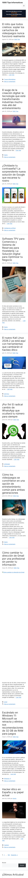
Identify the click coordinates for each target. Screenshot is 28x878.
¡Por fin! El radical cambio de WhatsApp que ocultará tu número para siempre (13, 410)
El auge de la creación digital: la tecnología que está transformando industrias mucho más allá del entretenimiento (13, 99)
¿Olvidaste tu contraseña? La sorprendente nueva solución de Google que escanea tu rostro (14, 173)
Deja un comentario (9, 81)
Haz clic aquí (14, 12)
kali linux (6, 394)
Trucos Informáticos (9, 79)
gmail (5, 702)
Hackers (6, 845)
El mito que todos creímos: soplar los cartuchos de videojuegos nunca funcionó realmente (13, 30)
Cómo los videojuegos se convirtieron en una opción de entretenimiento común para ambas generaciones (13, 483)
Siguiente (14, 855)
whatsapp (7, 464)
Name (6, 155)
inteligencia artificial (10, 228)
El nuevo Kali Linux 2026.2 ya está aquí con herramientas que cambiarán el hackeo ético (13, 343)
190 (9, 855)
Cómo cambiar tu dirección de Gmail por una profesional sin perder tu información (13, 558)
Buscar (4, 862)
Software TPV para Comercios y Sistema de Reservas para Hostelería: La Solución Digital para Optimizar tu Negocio (13, 249)
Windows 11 (7, 778)
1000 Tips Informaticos (12, 2)
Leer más (11, 75)
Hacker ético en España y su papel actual (12, 792)
